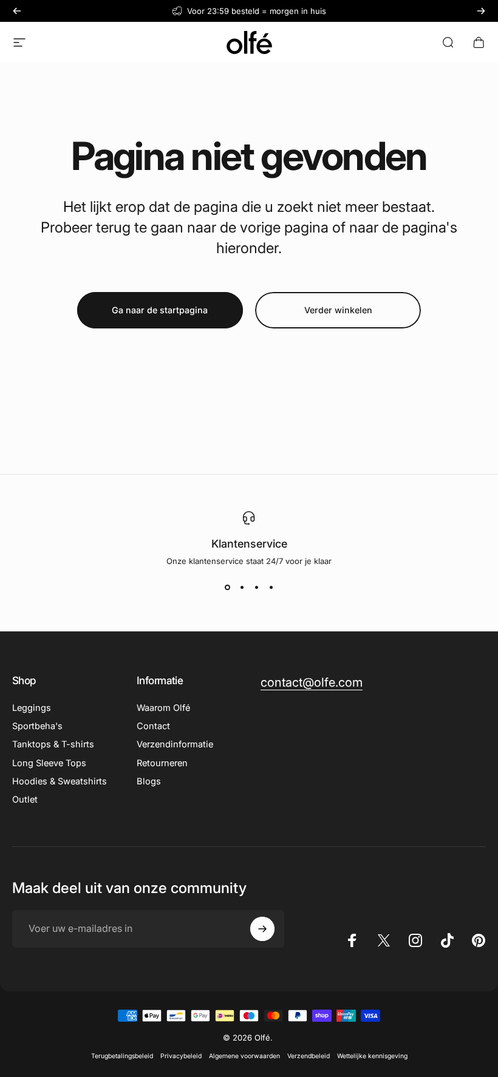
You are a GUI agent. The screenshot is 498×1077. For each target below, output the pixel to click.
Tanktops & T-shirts (53, 744)
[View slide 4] (271, 587)
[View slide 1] (227, 587)
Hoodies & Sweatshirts (59, 781)
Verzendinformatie (175, 744)
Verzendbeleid (308, 1056)
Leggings (31, 707)
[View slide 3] (256, 587)
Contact (153, 726)
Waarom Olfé (163, 707)
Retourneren (162, 763)
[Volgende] (481, 11)
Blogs (149, 781)
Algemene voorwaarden (244, 1056)
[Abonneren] (262, 929)
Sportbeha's (37, 726)
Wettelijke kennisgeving (372, 1056)
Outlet (25, 799)
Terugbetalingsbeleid (122, 1056)
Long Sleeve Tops (49, 763)
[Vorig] (17, 11)
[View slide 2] (241, 587)
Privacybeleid (181, 1056)
